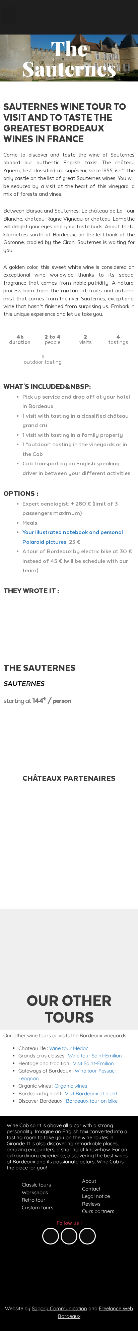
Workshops (35, 1192)
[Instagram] (69, 1236)
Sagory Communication (59, 1308)
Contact (91, 1188)
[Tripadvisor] (87, 1236)
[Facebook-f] (50, 1236)
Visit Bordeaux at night (91, 1093)
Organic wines (71, 1086)
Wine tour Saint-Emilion (95, 1055)
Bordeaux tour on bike (92, 1101)
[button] (8, 15)
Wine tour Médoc (68, 1048)
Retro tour (34, 1200)
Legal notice (96, 1196)
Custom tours (37, 1207)
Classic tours (36, 1184)
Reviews (91, 1204)
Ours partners (98, 1211)
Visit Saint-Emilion (93, 1063)
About (89, 1181)
